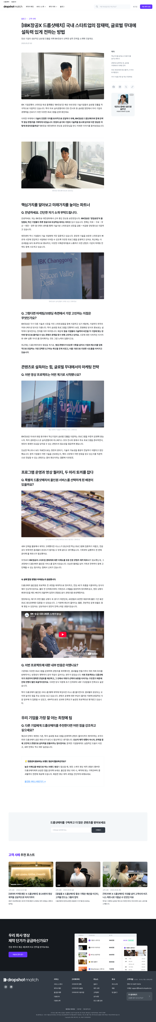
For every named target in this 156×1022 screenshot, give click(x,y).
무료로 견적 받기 (18, 954)
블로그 (23, 19)
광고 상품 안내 (98, 1001)
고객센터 (96, 992)
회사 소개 (115, 984)
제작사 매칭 (57, 988)
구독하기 (98, 830)
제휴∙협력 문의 (86, 1009)
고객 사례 (32, 19)
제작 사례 (96, 988)
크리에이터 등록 (76, 984)
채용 (113, 988)
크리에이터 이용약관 (78, 992)
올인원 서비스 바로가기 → (35, 781)
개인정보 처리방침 (70, 1009)
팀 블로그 (115, 992)
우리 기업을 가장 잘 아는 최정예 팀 (121, 77)
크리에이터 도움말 (77, 988)
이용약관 (79, 1009)
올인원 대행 (57, 992)
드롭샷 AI (13, 2)
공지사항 (96, 996)
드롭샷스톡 (57, 1001)
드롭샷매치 (6, 2)
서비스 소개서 (58, 984)
